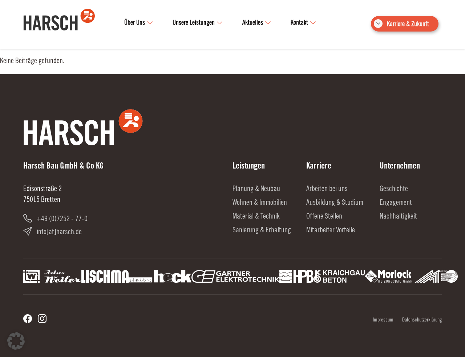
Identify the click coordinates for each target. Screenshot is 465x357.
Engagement (396, 203)
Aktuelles (252, 23)
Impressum (383, 320)
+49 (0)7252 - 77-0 (62, 219)
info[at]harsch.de (59, 232)
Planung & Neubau (256, 189)
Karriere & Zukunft (408, 24)
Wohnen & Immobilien (259, 203)
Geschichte (394, 189)
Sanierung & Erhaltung (261, 230)
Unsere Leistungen (194, 23)
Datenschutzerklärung (422, 320)
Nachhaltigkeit (398, 217)
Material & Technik (256, 217)
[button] (16, 341)
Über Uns (134, 23)
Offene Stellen (324, 217)
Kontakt (299, 23)
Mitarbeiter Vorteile (330, 230)
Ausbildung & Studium (334, 203)
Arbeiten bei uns (327, 189)
